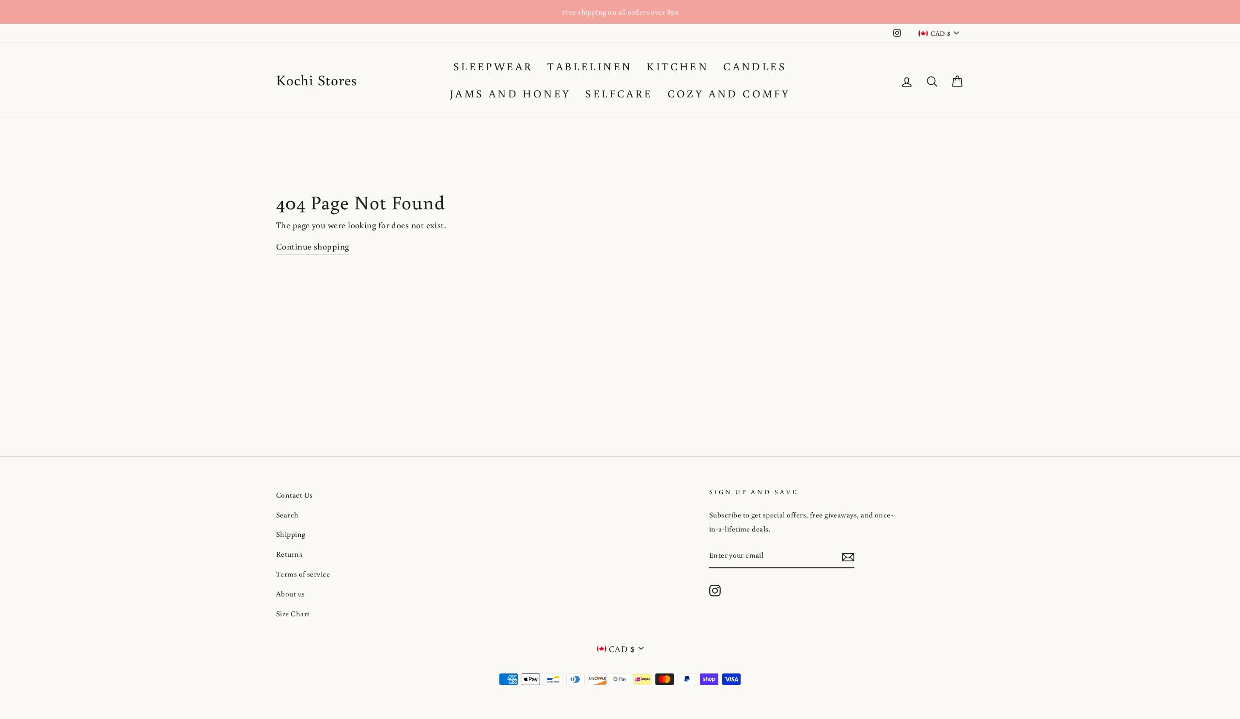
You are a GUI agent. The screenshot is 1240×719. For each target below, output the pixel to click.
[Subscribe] (848, 555)
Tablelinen (589, 66)
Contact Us (294, 495)
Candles (755, 66)
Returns (289, 554)
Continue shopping (312, 246)
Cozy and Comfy (728, 93)
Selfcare (618, 93)
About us (290, 593)
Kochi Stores (316, 79)
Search (287, 514)
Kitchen (678, 66)
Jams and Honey (510, 93)
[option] (620, 12)
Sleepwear (493, 66)
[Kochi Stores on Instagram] (715, 590)
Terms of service (303, 573)
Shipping (291, 534)
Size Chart (293, 613)
